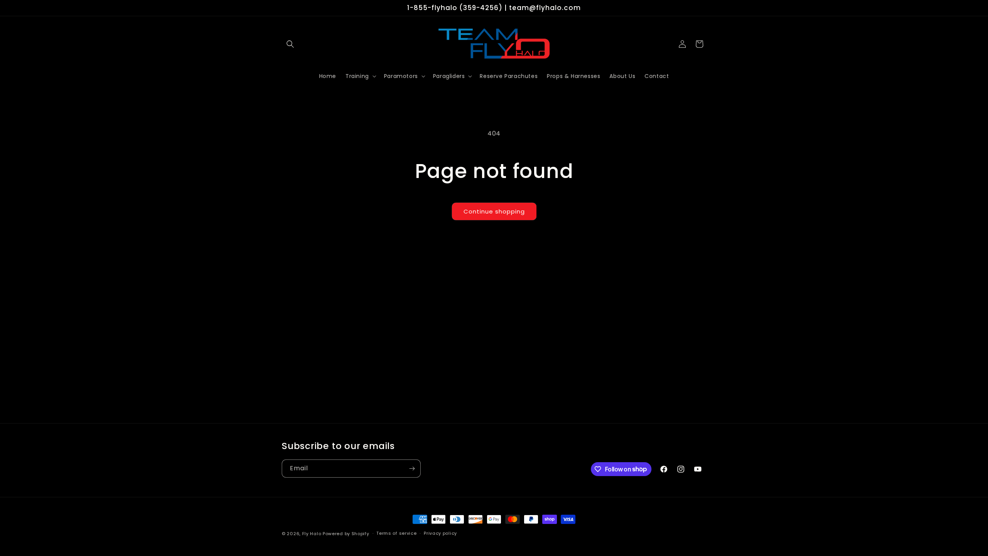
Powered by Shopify (346, 534)
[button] (290, 44)
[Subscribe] (411, 468)
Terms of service (396, 533)
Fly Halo (311, 534)
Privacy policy (440, 533)
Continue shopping (494, 211)
